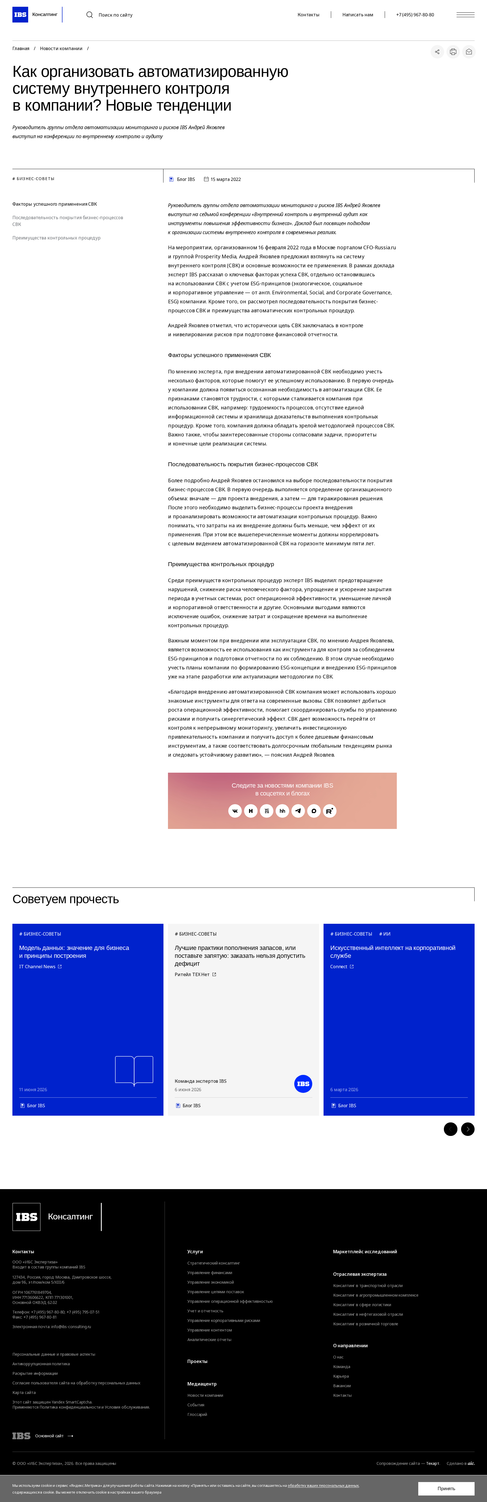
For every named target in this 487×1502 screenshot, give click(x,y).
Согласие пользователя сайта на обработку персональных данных (76, 1383)
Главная (20, 48)
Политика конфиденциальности (69, 1407)
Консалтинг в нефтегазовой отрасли (368, 1314)
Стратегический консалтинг (213, 1263)
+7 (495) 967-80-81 (39, 1317)
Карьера (341, 1376)
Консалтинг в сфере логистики (362, 1304)
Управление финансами (209, 1272)
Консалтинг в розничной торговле (366, 1323)
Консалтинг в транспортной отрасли (368, 1285)
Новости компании (61, 48)
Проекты (197, 1361)
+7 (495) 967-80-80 (415, 15)
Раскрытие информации (35, 1373)
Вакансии (342, 1385)
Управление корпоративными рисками (223, 1320)
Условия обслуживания (127, 1407)
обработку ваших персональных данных (323, 1485)
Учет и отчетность (205, 1310)
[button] (450, 1129)
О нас (338, 1357)
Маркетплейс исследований (365, 1251)
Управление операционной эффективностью (230, 1301)
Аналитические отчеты (209, 1339)
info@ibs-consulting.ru (71, 1326)
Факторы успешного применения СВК (54, 204)
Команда (341, 1366)
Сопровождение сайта (398, 1463)
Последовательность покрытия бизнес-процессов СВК (67, 220)
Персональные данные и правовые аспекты (53, 1354)
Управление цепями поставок (215, 1291)
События (195, 1404)
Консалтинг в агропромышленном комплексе (376, 1295)
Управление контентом (209, 1330)
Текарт (432, 1463)
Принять (446, 1488)
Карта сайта (24, 1392)
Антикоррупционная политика (41, 1363)
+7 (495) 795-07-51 (83, 1312)
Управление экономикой (210, 1282)
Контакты (309, 15)
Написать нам (357, 15)
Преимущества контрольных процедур (56, 238)
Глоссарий (197, 1414)
